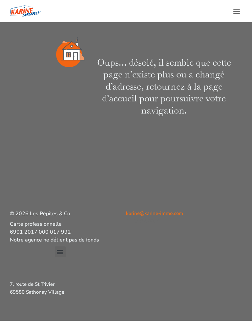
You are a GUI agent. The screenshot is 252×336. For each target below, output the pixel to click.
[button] (236, 11)
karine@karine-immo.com (154, 213)
